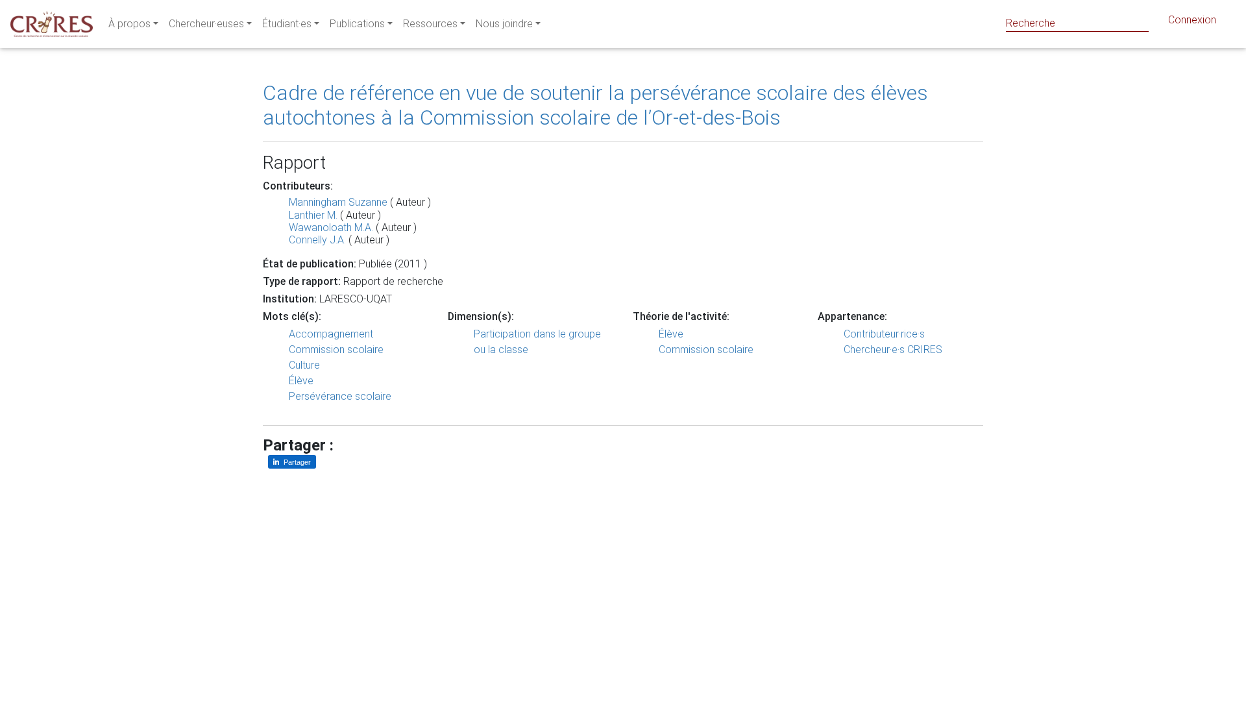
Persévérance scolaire (340, 396)
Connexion (1192, 20)
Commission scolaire (336, 349)
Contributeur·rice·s (884, 334)
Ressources (430, 24)
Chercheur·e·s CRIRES (893, 349)
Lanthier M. (313, 215)
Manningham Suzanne (338, 202)
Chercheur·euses (206, 24)
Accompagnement (331, 334)
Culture (304, 365)
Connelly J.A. (317, 240)
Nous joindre (504, 24)
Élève (301, 381)
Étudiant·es (287, 24)
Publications (357, 24)
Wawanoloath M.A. (331, 227)
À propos (129, 24)
